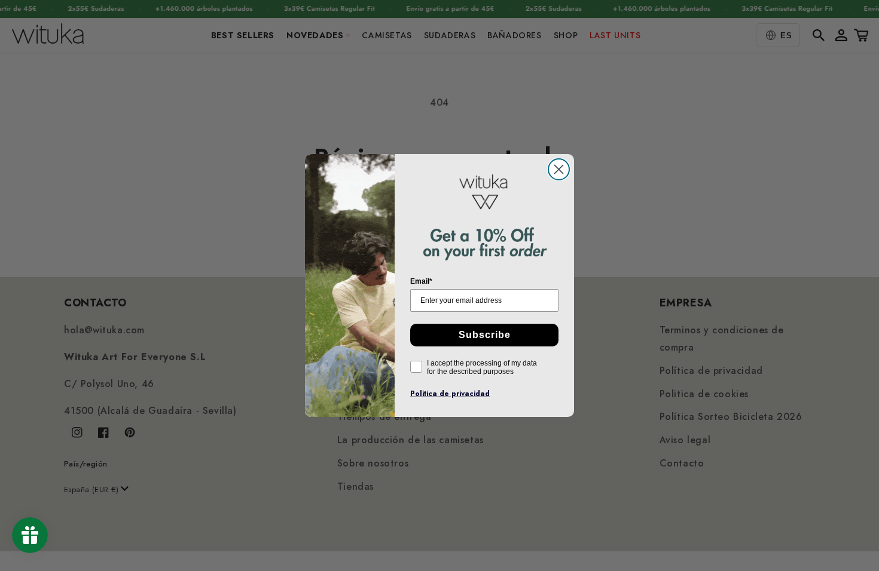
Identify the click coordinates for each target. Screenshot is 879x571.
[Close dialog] (558, 169)
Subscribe (485, 335)
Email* (421, 281)
